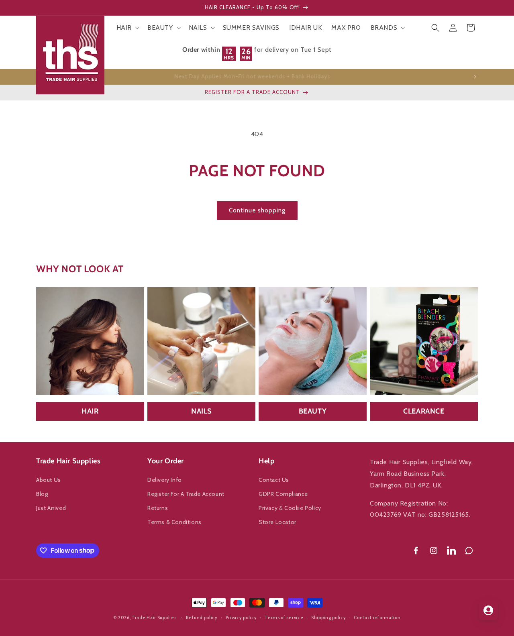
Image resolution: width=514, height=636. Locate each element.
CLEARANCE (423, 411)
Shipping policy (328, 617)
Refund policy (202, 617)
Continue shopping (257, 210)
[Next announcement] (475, 76)
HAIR (90, 411)
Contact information (377, 617)
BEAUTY (313, 411)
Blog (42, 493)
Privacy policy (241, 617)
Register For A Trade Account (185, 493)
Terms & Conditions (174, 522)
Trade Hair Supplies (154, 617)
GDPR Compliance (283, 493)
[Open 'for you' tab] (488, 610)
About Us (48, 479)
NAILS (201, 411)
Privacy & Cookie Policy (290, 508)
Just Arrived (51, 508)
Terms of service (284, 617)
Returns (157, 508)
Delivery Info (164, 479)
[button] (127, 28)
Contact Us (274, 479)
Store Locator (277, 522)
